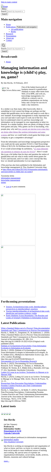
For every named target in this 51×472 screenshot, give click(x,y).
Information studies (11, 440)
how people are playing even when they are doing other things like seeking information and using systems (25, 132)
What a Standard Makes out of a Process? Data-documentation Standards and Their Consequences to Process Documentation (25, 329)
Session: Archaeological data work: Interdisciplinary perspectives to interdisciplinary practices (26, 308)
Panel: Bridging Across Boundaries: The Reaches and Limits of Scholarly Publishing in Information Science (27, 317)
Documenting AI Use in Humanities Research (19, 361)
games (3, 182)
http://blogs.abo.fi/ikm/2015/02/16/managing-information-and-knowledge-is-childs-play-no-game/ (24, 170)
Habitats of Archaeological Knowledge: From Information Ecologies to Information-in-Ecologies (23, 347)
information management (10, 178)
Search (3, 11)
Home (8, 62)
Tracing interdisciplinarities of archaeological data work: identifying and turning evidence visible (28, 312)
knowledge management (10, 180)
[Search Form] (3, 45)
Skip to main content (9, 2)
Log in (8, 187)
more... (6, 461)
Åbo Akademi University (14, 442)
